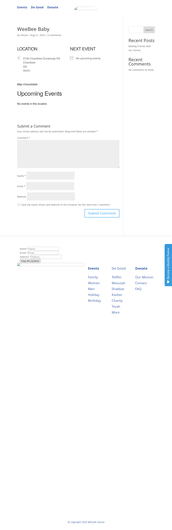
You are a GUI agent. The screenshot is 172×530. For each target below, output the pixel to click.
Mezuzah (118, 283)
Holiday (93, 295)
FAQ (138, 289)
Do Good (37, 7)
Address (25, 256)
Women (94, 283)
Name (21, 175)
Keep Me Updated (30, 260)
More (116, 312)
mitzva (24, 35)
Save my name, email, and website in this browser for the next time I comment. (65, 204)
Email (21, 186)
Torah (116, 306)
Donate (52, 7)
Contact (141, 283)
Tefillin (116, 277)
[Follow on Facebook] (145, 6)
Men (91, 289)
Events (22, 7)
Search (149, 30)
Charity (117, 301)
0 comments (54, 35)
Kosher (117, 295)
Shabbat (118, 289)
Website (21, 196)
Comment (23, 137)
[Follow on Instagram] (152, 6)
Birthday (94, 301)
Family (93, 277)
